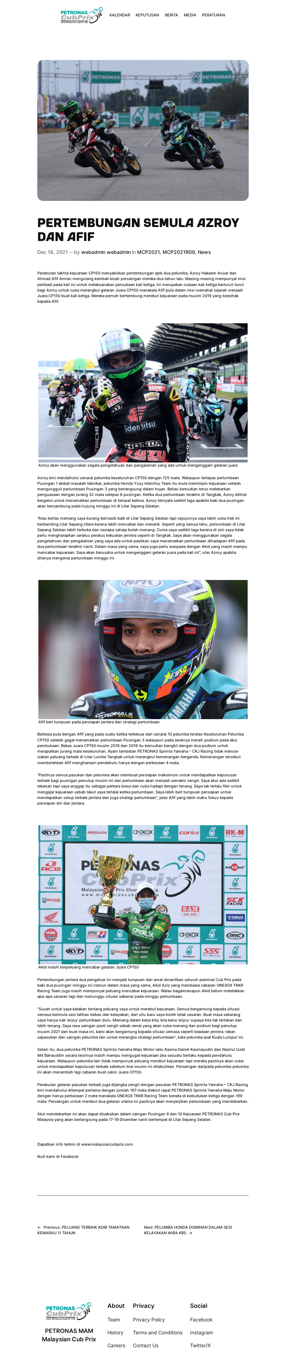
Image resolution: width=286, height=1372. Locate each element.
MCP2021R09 (179, 252)
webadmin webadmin (106, 252)
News (204, 252)
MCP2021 (148, 252)
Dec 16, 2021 (52, 252)
